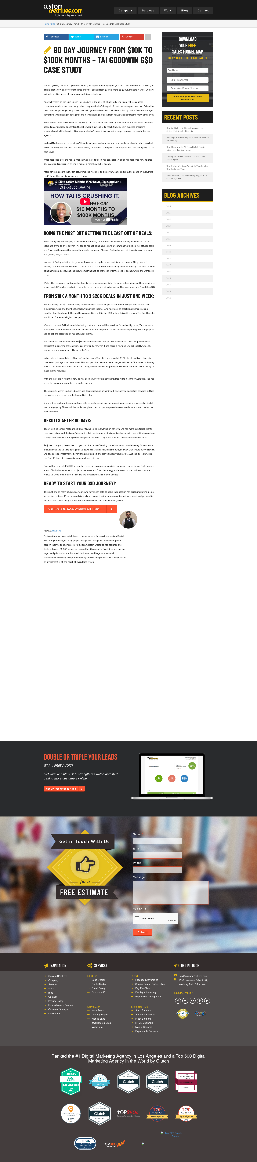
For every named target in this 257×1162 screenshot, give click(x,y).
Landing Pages (100, 1014)
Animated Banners (145, 1014)
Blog (184, 10)
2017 (168, 265)
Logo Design (98, 980)
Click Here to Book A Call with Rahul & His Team (73, 508)
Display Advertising (145, 992)
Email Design (99, 988)
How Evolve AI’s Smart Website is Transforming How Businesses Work (187, 167)
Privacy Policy (55, 1001)
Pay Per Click (142, 988)
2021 (168, 239)
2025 (168, 213)
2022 (168, 232)
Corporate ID (98, 992)
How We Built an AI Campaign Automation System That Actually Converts (184, 129)
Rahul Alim (56, 530)
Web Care (97, 1027)
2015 (168, 278)
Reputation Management (148, 996)
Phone (138, 862)
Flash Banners (143, 1018)
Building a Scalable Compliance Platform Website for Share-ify (187, 139)
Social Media (99, 984)
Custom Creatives (57, 976)
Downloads (54, 1013)
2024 (168, 219)
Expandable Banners (146, 1031)
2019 (168, 252)
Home (46, 23)
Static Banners (143, 1010)
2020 (168, 245)
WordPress (98, 1010)
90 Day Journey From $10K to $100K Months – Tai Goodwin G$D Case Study (98, 59)
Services (148, 10)
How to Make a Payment (61, 1005)
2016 (168, 272)
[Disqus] (99, 608)
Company (125, 10)
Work (167, 10)
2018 (168, 258)
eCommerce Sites (101, 1022)
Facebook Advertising (146, 980)
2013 (168, 291)
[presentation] (155, 918)
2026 (168, 206)
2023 (168, 226)
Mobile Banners (143, 1027)
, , (193, 982)
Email (138, 848)
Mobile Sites (98, 1018)
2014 (168, 285)
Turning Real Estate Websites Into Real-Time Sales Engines (185, 158)
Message (139, 877)
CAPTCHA (139, 909)
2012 (168, 298)
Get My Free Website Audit (61, 788)
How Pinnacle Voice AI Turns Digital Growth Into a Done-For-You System (185, 148)
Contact (203, 10)
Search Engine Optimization (150, 984)
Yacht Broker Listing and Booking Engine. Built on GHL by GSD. (186, 177)
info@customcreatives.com (193, 976)
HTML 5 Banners (144, 1022)
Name (138, 834)
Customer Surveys (58, 1009)
